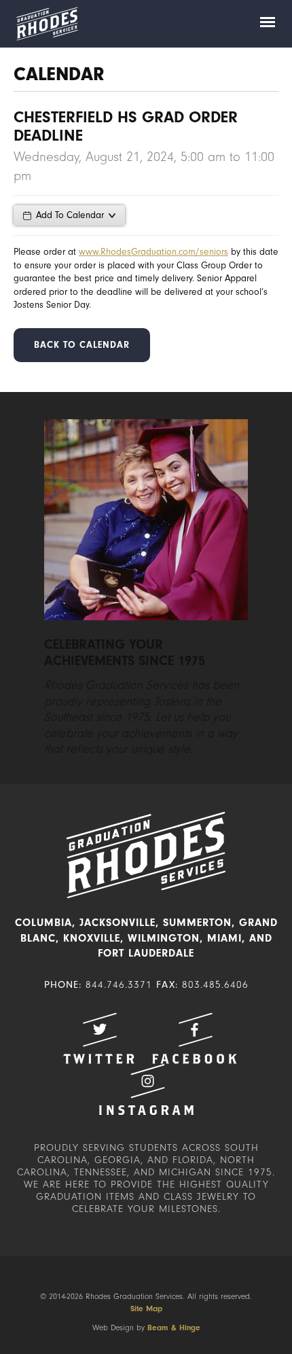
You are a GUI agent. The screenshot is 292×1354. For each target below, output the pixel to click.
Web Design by (146, 1327)
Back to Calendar (82, 345)
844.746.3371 (119, 985)
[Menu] (267, 24)
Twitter (98, 1038)
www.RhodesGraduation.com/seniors (153, 251)
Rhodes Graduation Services (47, 24)
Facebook (194, 1038)
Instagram (146, 1089)
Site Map (146, 1308)
